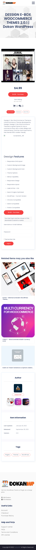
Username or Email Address (13, 224)
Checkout (4, 513)
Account (4, 510)
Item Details (10, 112)
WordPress (25, 455)
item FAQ (26, 112)
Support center (7, 527)
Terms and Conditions (9, 532)
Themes (15, 455)
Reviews (18, 112)
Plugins (7, 455)
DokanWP (17, 547)
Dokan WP (18, 395)
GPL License (5, 535)
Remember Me (10, 239)
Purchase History (7, 516)
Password (7, 232)
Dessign (6, 120)
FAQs (3, 529)
